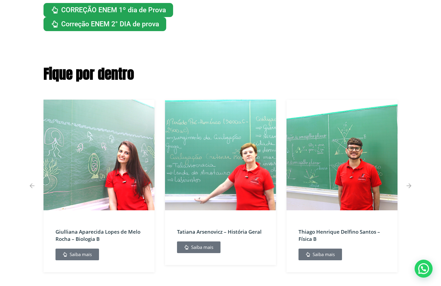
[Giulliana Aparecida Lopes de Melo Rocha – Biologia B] (99, 155)
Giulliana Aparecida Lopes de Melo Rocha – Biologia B (98, 235)
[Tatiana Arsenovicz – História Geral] (220, 155)
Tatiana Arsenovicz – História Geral (219, 231)
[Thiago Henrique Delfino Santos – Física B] (342, 155)
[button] (32, 186)
